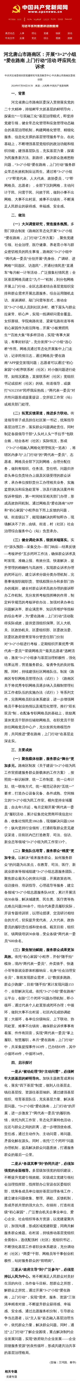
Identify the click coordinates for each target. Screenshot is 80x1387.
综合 (46, 38)
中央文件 (10, 38)
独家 (58, 33)
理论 (34, 33)
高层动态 (10, 33)
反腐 (22, 38)
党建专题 (11, 1376)
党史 (34, 38)
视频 (58, 38)
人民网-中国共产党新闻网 (55, 85)
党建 (46, 33)
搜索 (70, 38)
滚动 (70, 33)
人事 (22, 33)
